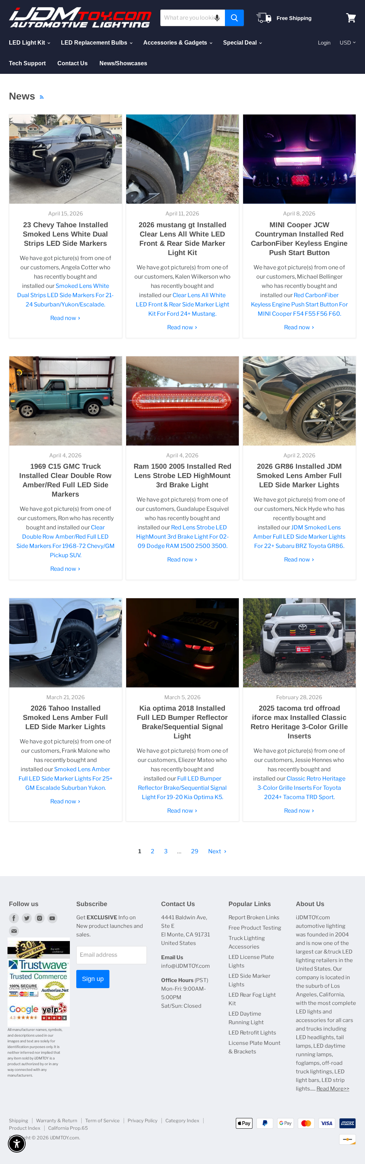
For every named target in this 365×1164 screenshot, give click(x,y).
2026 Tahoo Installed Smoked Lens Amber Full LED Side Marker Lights (65, 717)
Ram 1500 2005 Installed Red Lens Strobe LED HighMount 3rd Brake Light (182, 475)
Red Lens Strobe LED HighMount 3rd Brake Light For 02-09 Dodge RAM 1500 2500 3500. (182, 536)
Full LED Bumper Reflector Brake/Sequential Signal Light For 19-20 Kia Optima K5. (182, 787)
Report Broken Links (253, 917)
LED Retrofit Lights (252, 1033)
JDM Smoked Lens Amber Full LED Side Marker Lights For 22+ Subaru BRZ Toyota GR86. (299, 536)
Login (324, 43)
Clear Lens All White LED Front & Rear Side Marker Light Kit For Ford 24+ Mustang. (182, 304)
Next (215, 851)
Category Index (182, 1120)
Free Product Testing (254, 928)
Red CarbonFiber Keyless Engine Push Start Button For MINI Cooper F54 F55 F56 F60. (299, 304)
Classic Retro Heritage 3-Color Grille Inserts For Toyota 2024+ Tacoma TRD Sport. (301, 787)
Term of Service (102, 1120)
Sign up (93, 978)
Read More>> (333, 1089)
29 (195, 851)
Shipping (18, 1120)
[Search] (234, 18)
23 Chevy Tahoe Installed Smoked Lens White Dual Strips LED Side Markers (65, 234)
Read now (63, 318)
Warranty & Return (56, 1120)
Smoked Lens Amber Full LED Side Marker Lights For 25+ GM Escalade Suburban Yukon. (66, 778)
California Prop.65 (68, 1128)
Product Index (24, 1128)
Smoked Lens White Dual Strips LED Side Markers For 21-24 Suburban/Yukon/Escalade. (65, 295)
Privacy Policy (143, 1120)
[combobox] (192, 18)
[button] (217, 18)
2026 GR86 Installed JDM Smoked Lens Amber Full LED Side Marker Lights (299, 475)
